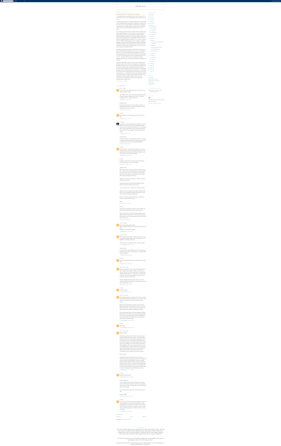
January (153, 59)
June (152, 38)
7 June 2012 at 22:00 (125, 133)
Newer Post (118, 416)
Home (131, 416)
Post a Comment (119, 414)
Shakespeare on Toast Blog (154, 80)
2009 (151, 65)
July (152, 36)
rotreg (121, 122)
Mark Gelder (122, 223)
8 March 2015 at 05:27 (126, 263)
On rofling (153, 45)
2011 (151, 61)
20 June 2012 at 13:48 (125, 164)
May (152, 40)
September (153, 32)
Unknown (122, 88)
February (153, 57)
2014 (151, 21)
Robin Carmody (123, 267)
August (152, 34)
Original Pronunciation (153, 79)
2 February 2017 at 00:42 (127, 369)
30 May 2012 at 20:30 (125, 99)
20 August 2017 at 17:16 (126, 396)
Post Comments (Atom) (126, 419)
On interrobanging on (155, 49)
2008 (151, 67)
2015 (151, 19)
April (152, 53)
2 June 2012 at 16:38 (125, 110)
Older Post (144, 416)
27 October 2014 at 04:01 (127, 244)
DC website (151, 77)
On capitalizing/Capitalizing (156, 47)
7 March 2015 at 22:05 (126, 255)
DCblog (141, 6)
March (152, 55)
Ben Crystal (151, 82)
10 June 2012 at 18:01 (125, 155)
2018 (151, 14)
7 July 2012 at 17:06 (125, 219)
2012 (151, 25)
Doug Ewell (122, 234)
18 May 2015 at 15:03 (125, 284)
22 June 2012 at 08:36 (125, 203)
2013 (151, 23)
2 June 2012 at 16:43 (125, 118)
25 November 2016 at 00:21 (127, 320)
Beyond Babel (151, 84)
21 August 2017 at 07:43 (126, 411)
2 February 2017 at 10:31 (127, 377)
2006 (151, 71)
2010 (151, 63)
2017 (151, 16)
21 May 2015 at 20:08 (125, 292)
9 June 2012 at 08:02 (125, 143)
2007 (151, 69)
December (153, 27)
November (153, 29)
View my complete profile (155, 103)
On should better (154, 51)
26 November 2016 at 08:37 (127, 327)
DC (120, 113)
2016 (151, 17)
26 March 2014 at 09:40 (126, 231)
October (153, 30)
